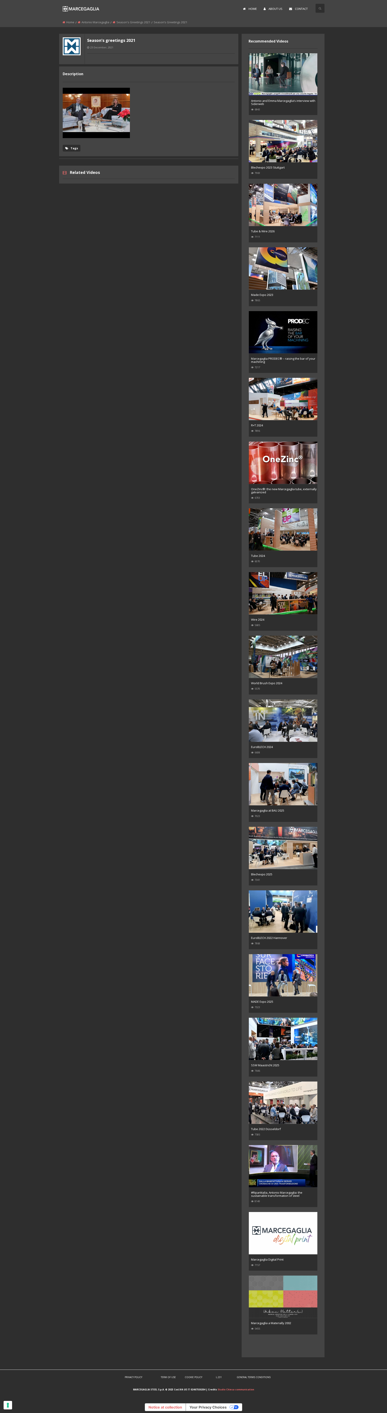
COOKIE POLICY (193, 1377)
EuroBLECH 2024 (262, 747)
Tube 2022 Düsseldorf (266, 1129)
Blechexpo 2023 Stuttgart (268, 167)
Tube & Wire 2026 (263, 231)
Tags (74, 148)
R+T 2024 (257, 425)
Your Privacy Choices (208, 1407)
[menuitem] (250, 9)
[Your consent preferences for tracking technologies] (8, 1405)
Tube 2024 (258, 556)
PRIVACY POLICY (133, 1377)
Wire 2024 (257, 620)
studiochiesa (72, 58)
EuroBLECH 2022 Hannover (269, 938)
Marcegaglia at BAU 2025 (267, 810)
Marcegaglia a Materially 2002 (271, 1323)
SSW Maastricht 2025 (265, 1065)
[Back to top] (372, 1403)
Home (70, 22)
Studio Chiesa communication (236, 1389)
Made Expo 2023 (262, 295)
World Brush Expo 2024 (266, 683)
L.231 (219, 1377)
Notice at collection (165, 1407)
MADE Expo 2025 (262, 1002)
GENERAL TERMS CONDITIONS (254, 1377)
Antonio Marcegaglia (95, 22)
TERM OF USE (168, 1377)
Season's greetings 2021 (133, 22)
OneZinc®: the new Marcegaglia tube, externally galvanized (284, 490)
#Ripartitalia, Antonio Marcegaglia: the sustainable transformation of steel (276, 1194)
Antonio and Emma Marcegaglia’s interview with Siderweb (283, 102)
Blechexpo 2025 (261, 874)
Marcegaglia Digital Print (267, 1259)
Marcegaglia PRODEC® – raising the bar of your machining (283, 360)
